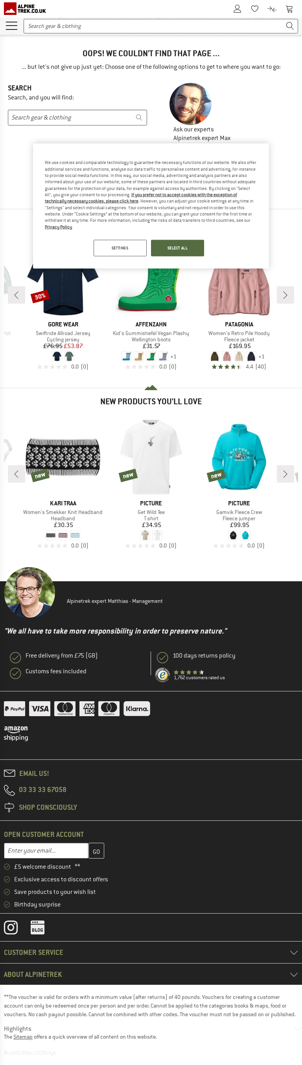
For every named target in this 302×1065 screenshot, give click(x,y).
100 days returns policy (204, 656)
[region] (151, 206)
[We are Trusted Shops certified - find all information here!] (163, 675)
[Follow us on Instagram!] (16, 929)
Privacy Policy (58, 226)
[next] (285, 295)
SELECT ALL (178, 248)
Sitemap (23, 1036)
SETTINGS (120, 248)
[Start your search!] (290, 26)
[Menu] (11, 25)
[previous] (16, 295)
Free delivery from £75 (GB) (62, 656)
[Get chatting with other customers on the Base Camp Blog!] (43, 929)
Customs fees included (56, 671)
